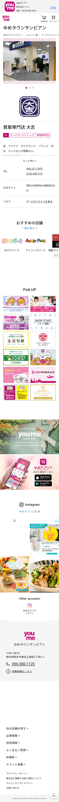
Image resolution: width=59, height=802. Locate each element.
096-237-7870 (34, 168)
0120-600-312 (34, 173)
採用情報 (11, 743)
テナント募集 (14, 764)
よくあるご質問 (16, 750)
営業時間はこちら (22, 671)
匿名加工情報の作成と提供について (23, 778)
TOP (53, 795)
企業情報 (11, 735)
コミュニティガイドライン (19, 783)
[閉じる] (2, 7)
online (44, 18)
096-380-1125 (23, 664)
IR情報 (10, 757)
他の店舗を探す (16, 728)
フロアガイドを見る (41, 201)
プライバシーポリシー (17, 773)
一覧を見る (28, 228)
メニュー (53, 18)
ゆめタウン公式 (28, 511)
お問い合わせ (12, 788)
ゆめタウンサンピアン (12, 35)
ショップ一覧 (32, 35)
